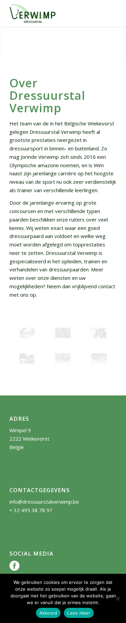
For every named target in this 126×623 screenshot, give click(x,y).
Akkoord (48, 613)
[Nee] (117, 598)
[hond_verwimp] (99, 333)
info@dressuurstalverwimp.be (44, 501)
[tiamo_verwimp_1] (63, 358)
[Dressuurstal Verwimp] (52, 13)
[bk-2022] (99, 358)
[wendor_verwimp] (63, 333)
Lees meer (78, 613)
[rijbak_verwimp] (27, 333)
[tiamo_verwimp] (27, 358)
